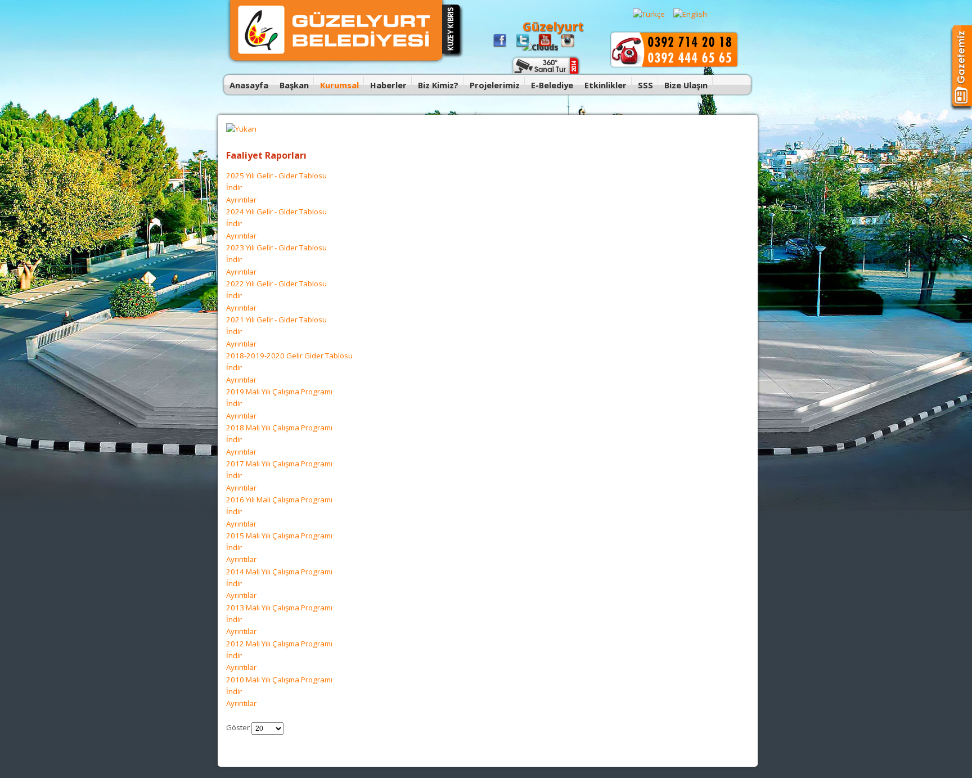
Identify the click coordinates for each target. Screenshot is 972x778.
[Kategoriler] (241, 129)
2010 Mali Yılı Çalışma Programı (279, 679)
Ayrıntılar (241, 200)
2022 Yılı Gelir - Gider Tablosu (276, 283)
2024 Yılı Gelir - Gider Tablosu (276, 211)
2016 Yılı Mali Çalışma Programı (279, 499)
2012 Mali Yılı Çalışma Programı (279, 643)
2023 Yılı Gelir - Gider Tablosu (276, 247)
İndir (234, 187)
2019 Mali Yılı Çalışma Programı (279, 391)
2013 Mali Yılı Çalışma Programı (279, 607)
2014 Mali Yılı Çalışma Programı (279, 571)
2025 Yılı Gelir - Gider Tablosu (276, 175)
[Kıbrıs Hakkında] (453, 56)
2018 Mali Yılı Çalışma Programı (279, 427)
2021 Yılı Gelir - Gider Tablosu (276, 319)
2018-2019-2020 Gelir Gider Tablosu (289, 355)
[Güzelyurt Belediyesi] (336, 62)
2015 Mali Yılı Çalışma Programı (279, 535)
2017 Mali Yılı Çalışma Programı (279, 463)
